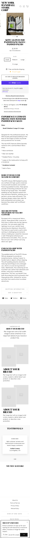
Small (7, 59)
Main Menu (14, 519)
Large (22, 59)
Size (15, 56)
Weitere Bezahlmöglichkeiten (15, 96)
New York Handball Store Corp (8, 6)
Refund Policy (15, 508)
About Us (15, 500)
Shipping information (15, 289)
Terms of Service (15, 503)
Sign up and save (14, 513)
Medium (14, 59)
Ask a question (15, 292)
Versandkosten (16, 50)
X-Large (15, 64)
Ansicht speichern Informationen (12, 111)
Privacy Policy (15, 505)
